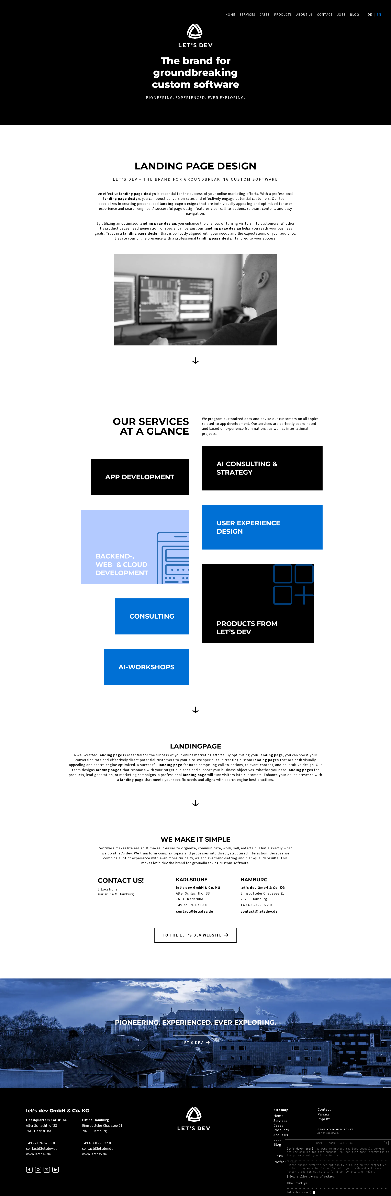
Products (283, 14)
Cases (265, 14)
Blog (354, 14)
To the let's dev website (192, 935)
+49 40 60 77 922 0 (256, 905)
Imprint (323, 1119)
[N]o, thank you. (298, 1183)
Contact (325, 14)
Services (247, 14)
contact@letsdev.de (194, 911)
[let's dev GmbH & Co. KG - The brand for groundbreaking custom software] (194, 1129)
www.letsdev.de (38, 1154)
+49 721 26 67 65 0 (191, 905)
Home (230, 14)
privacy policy (304, 1155)
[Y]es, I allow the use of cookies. (311, 1176)
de (370, 14)
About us (304, 14)
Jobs (341, 14)
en (379, 14)
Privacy (323, 1114)
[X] (386, 1143)
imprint (334, 1155)
